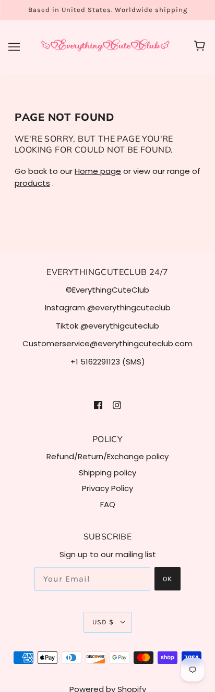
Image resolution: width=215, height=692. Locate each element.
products (32, 183)
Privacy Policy (107, 488)
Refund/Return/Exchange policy (107, 456)
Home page (98, 171)
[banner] (105, 46)
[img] (98, 405)
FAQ (107, 504)
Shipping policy (107, 472)
